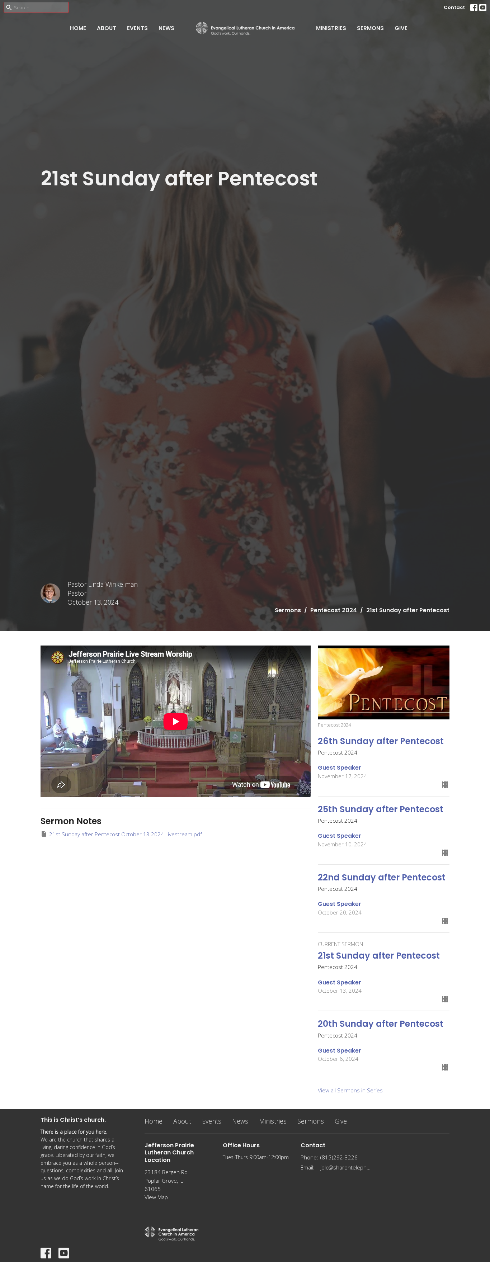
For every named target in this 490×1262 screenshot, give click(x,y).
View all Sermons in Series (350, 1090)
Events (137, 28)
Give (401, 28)
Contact (454, 7)
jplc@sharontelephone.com (346, 1167)
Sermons (370, 28)
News (166, 28)
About (106, 28)
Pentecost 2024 (333, 610)
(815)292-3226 (339, 1157)
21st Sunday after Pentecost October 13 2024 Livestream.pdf (125, 834)
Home (78, 28)
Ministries (331, 28)
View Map (156, 1197)
